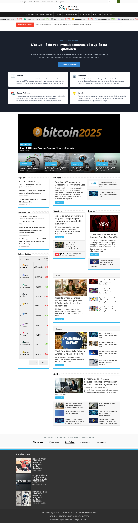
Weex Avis (58, 15)
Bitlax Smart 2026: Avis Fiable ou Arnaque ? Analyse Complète (81, 168)
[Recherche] (118, 1)
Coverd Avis (108, 15)
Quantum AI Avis (32, 15)
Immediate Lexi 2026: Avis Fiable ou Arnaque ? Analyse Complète (39, 496)
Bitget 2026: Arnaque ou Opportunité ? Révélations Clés (108, 344)
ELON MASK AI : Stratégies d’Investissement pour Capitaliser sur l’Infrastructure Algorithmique (100, 382)
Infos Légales (59, 2)
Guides (91, 210)
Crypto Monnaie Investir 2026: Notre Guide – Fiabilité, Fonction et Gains (108, 300)
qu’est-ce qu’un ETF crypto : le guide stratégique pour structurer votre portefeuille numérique (63, 24)
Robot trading (25, 144)
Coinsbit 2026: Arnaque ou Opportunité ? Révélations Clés (108, 353)
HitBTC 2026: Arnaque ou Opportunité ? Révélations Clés (108, 184)
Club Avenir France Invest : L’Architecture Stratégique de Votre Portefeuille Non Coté (31, 218)
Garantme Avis (85, 15)
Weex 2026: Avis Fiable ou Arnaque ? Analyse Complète (108, 362)
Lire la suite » (59, 202)
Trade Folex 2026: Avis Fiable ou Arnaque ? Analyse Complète (30, 167)
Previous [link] (34, 363)
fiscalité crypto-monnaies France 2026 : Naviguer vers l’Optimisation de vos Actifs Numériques (33, 241)
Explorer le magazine (69, 64)
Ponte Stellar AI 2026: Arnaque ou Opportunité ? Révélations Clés (39, 479)
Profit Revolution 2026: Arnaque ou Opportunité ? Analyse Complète (107, 168)
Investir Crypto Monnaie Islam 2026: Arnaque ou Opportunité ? (107, 291)
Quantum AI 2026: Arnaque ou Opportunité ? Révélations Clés (108, 413)
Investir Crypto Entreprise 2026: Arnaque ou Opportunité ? (107, 282)
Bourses (57, 177)
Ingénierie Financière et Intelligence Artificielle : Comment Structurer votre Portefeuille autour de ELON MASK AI (69, 407)
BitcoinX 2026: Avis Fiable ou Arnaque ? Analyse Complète (47, 148)
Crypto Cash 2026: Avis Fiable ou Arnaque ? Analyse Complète (55, 168)
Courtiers (57, 210)
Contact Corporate (47, 2)
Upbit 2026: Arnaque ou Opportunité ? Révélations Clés (108, 194)
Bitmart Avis (97, 15)
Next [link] (43, 363)
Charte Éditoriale (33, 2)
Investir (58, 276)
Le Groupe (22, 2)
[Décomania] (69, 7)
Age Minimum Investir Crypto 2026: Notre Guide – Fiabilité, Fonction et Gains (108, 309)
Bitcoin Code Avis (46, 15)
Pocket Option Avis (70, 15)
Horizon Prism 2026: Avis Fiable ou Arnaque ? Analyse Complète (39, 463)
